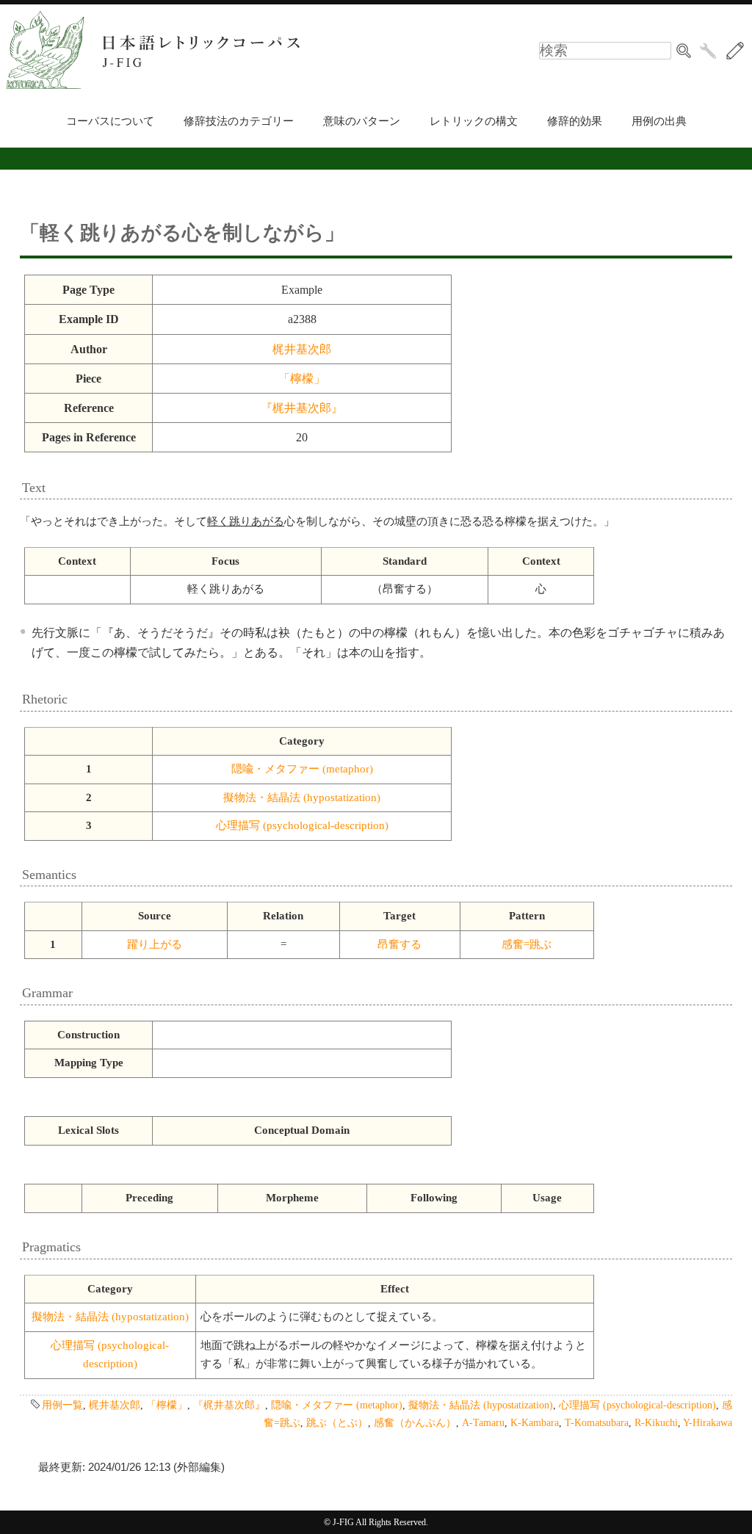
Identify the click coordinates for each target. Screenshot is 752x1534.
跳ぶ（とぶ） (337, 1422)
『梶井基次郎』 (302, 408)
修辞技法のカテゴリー (239, 121)
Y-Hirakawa (707, 1422)
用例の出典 (659, 121)
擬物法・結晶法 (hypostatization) (301, 797)
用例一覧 (62, 1405)
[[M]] (735, 51)
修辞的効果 (574, 121)
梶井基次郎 (301, 349)
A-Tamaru (483, 1422)
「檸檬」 (301, 378)
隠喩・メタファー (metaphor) (302, 769)
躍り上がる (154, 944)
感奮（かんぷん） (415, 1422)
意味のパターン (361, 121)
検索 (684, 51)
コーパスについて (110, 121)
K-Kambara (534, 1422)
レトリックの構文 (474, 121)
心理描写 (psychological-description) (302, 825)
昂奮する (399, 944)
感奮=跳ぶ (527, 944)
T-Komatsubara (597, 1422)
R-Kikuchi (656, 1422)
